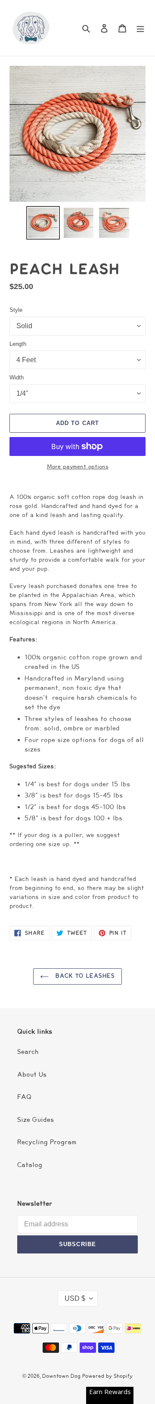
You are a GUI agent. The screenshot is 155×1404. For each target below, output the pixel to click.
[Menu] (140, 28)
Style (15, 310)
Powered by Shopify (107, 1376)
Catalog (29, 1165)
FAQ (24, 1097)
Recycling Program (47, 1142)
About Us (31, 1074)
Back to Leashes (84, 976)
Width (16, 377)
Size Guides (35, 1120)
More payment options (77, 466)
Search (28, 1052)
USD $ (75, 1298)
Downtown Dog (62, 1376)
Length (17, 344)
